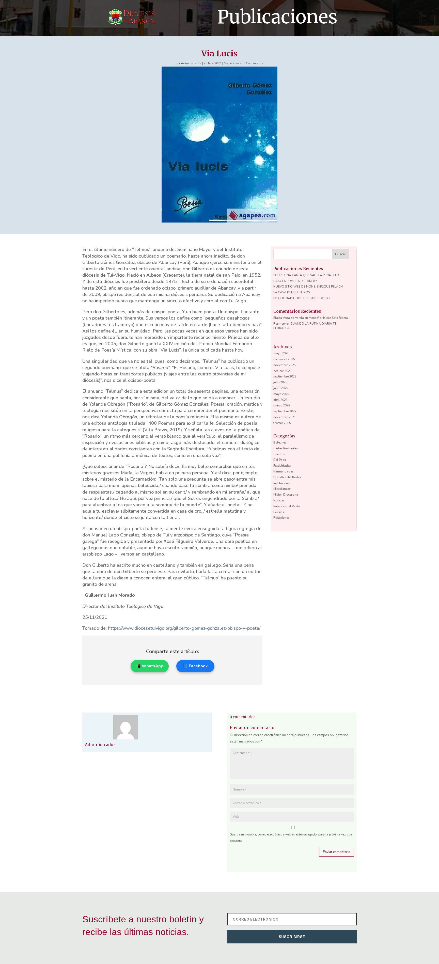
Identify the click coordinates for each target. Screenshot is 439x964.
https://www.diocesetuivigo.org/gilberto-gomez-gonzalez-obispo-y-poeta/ (184, 628)
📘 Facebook (195, 666)
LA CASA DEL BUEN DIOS (291, 292)
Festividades (282, 466)
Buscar (340, 254)
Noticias (279, 500)
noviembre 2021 (284, 417)
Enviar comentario (336, 852)
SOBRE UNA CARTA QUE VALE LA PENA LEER (306, 275)
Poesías (278, 512)
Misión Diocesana (285, 495)
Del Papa (279, 460)
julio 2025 (280, 382)
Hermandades (283, 471)
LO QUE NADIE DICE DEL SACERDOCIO (301, 298)
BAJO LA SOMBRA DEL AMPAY (295, 281)
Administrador (191, 63)
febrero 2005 (282, 423)
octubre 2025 (282, 371)
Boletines (279, 442)
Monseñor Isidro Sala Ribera (328, 318)
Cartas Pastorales (285, 448)
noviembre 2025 (284, 365)
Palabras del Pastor (287, 506)
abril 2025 (280, 400)
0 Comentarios (253, 63)
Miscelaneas (232, 63)
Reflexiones (281, 518)
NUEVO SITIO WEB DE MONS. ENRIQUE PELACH (308, 287)
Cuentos (279, 454)
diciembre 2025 (284, 359)
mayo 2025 (281, 394)
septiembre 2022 (284, 411)
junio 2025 (280, 388)
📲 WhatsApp (149, 666)
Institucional (282, 483)
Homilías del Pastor (287, 477)
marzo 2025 (281, 405)
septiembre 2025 (284, 376)
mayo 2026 (281, 353)
